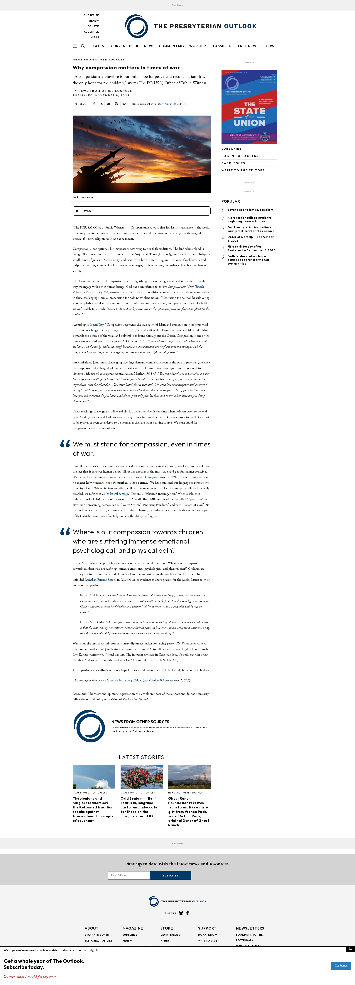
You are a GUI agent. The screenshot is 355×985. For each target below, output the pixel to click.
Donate (93, 26)
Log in (94, 37)
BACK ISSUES (233, 163)
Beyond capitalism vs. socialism (250, 209)
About (92, 928)
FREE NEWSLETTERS (256, 46)
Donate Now (207, 934)
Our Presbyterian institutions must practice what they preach (250, 229)
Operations (195, 499)
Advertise (91, 31)
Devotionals (170, 934)
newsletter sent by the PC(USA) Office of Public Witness (135, 680)
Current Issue (125, 46)
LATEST (99, 46)
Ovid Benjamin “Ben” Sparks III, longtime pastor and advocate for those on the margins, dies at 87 (139, 807)
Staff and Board (97, 934)
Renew (94, 20)
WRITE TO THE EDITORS (243, 170)
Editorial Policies (98, 940)
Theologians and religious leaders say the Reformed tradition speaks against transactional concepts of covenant (93, 809)
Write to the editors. (175, 103)
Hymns (165, 940)
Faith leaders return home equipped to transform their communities (248, 259)
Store (166, 928)
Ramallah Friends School (100, 580)
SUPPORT (207, 928)
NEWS (149, 46)
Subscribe (91, 15)
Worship (197, 46)
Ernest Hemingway (146, 477)
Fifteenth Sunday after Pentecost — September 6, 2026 (251, 248)
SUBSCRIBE (232, 148)
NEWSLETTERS (250, 928)
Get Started (341, 966)
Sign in (94, 950)
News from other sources (99, 59)
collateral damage (117, 494)
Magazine (133, 928)
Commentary (172, 46)
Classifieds (222, 46)
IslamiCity (96, 324)
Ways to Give (207, 940)
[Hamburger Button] (75, 46)
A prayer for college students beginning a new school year (249, 219)
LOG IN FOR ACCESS (240, 156)
